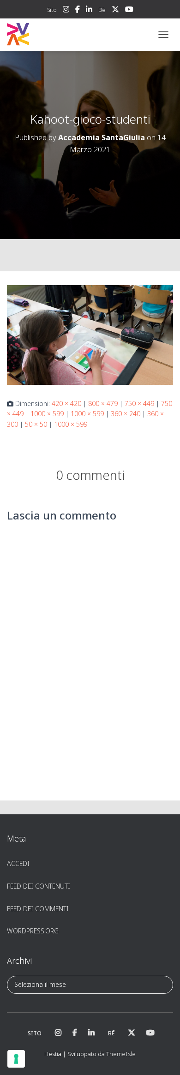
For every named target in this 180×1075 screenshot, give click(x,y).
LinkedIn (89, 10)
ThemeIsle (121, 1054)
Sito (52, 10)
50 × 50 (36, 424)
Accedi (18, 863)
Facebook (77, 10)
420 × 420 (66, 403)
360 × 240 (125, 413)
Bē (102, 10)
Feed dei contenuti (38, 886)
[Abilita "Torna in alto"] (162, 1056)
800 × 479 (103, 403)
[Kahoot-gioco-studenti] (90, 334)
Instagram (66, 10)
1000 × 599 (47, 413)
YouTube (129, 10)
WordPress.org (33, 930)
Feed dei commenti (38, 908)
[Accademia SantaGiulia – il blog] (46, 34)
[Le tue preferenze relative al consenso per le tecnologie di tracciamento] (16, 1059)
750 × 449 (139, 403)
